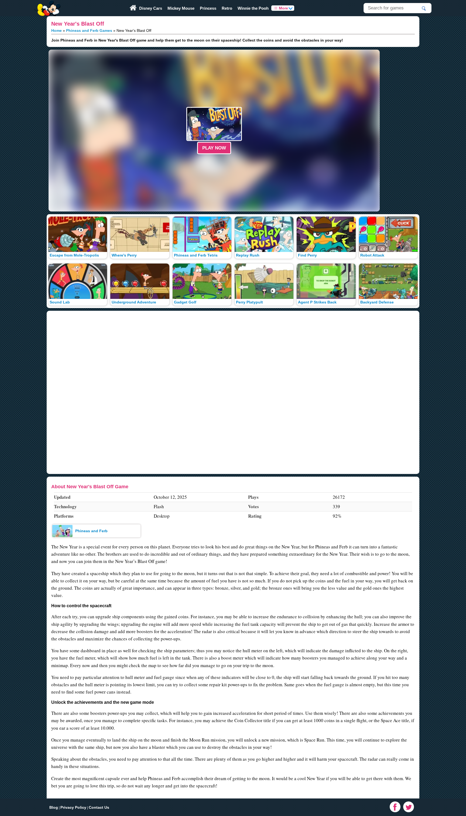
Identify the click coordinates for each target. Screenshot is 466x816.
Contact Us (99, 807)
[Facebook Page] (395, 806)
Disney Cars (150, 8)
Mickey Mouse (180, 8)
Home (56, 30)
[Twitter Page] (408, 806)
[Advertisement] (21, 130)
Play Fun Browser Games (47, 4)
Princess (208, 8)
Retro (227, 8)
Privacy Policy (73, 807)
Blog (53, 807)
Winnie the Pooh (253, 8)
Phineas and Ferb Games (89, 30)
